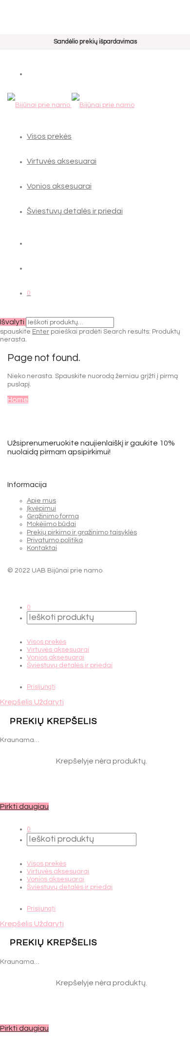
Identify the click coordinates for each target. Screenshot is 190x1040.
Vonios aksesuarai (59, 186)
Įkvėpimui (41, 508)
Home (17, 399)
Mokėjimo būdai (51, 524)
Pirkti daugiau (24, 806)
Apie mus (41, 500)
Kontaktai (42, 548)
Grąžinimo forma (53, 516)
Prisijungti (41, 686)
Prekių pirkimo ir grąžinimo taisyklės (82, 532)
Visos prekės (49, 136)
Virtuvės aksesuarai (61, 161)
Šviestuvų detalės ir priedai (75, 211)
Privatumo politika (55, 540)
